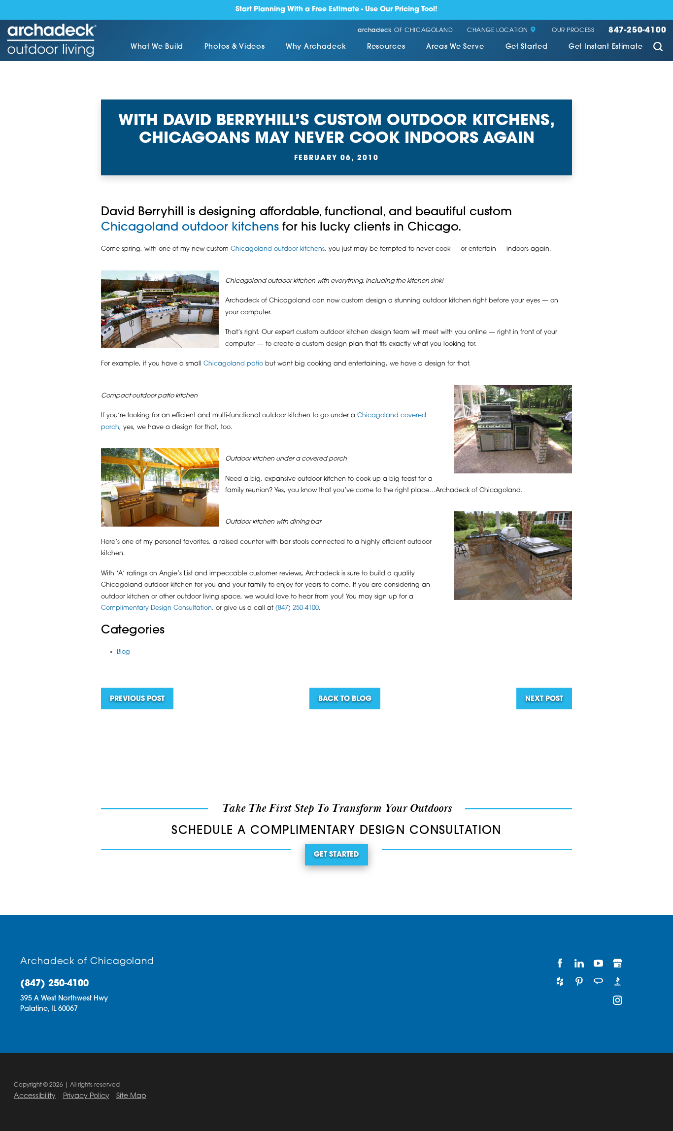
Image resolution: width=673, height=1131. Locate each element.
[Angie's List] (598, 981)
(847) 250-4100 (297, 608)
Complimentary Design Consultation (156, 608)
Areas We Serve (455, 47)
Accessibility (35, 1096)
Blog (123, 652)
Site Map (131, 1096)
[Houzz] (560, 981)
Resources (386, 47)
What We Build (157, 47)
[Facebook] (560, 963)
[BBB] (618, 981)
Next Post (544, 699)
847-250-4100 (637, 30)
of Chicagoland (405, 30)
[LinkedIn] (579, 963)
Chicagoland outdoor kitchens (190, 227)
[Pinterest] (579, 981)
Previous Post (137, 699)
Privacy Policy (86, 1096)
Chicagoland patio (233, 364)
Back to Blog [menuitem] (344, 699)
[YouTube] (598, 963)
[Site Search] (657, 48)
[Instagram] (618, 1000)
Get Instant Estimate (605, 47)
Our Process (573, 30)
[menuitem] (157, 48)
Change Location (497, 30)
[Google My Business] (618, 963)
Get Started (526, 47)
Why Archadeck (316, 47)
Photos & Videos (234, 47)
